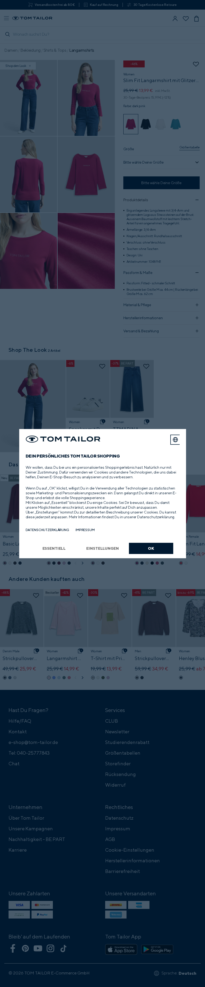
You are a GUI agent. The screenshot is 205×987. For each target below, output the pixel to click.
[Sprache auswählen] (175, 439)
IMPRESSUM (85, 530)
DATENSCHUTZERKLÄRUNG (47, 530)
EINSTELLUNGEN (102, 548)
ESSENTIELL (54, 548)
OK (151, 548)
